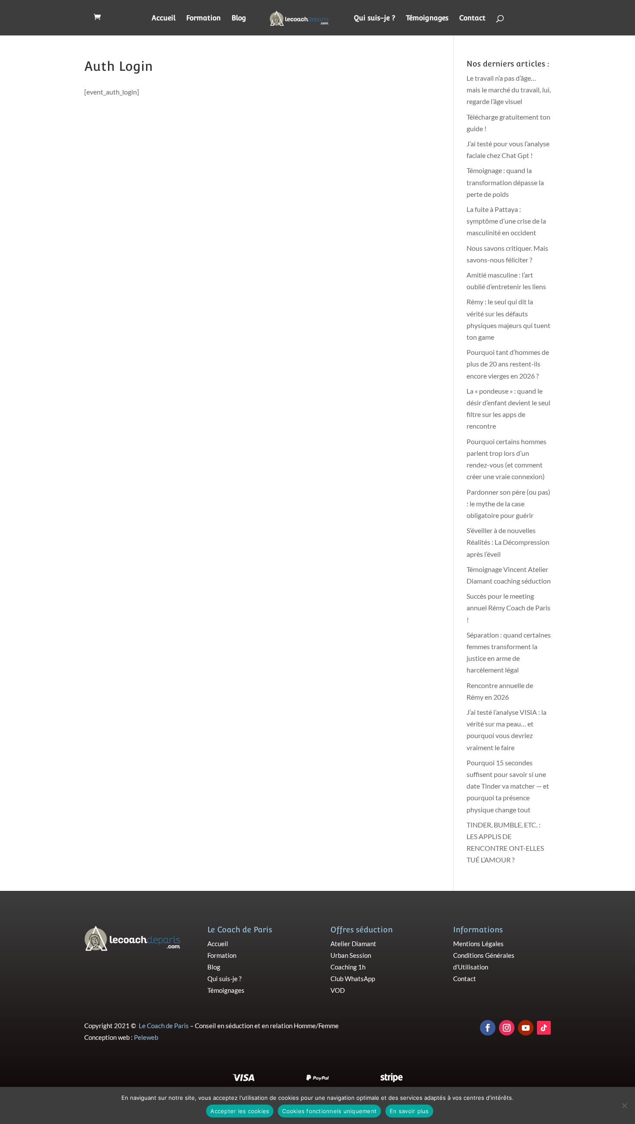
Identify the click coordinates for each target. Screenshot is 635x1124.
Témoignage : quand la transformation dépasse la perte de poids (505, 182)
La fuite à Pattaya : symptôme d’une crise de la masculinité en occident (506, 221)
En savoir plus (409, 1111)
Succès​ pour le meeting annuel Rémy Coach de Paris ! (508, 607)
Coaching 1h (347, 967)
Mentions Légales (478, 943)
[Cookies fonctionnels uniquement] (624, 1105)
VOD (337, 990)
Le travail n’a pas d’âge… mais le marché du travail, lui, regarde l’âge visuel (509, 89)
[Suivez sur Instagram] (506, 1028)
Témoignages (427, 18)
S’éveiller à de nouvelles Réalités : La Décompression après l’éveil (508, 542)
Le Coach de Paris (164, 1025)
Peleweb (146, 1037)
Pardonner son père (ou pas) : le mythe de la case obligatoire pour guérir (508, 503)
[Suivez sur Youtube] (525, 1028)
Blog (239, 18)
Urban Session (350, 955)
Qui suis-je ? (374, 18)
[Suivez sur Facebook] (487, 1028)
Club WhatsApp (352, 978)
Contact (472, 18)
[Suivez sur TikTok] (544, 1028)
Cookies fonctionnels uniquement (329, 1111)
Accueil (163, 18)
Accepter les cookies (239, 1111)
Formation (203, 18)
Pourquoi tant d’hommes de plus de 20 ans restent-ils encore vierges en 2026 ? (508, 363)
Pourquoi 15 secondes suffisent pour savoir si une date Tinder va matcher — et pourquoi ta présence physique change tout (508, 786)
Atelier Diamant (353, 943)
